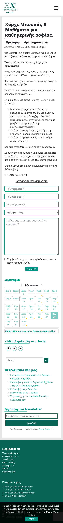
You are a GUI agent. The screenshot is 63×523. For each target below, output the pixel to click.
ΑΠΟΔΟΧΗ (31, 518)
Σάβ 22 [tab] (8, 315)
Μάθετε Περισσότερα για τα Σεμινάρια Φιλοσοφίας (30, 331)
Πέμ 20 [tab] (47, 307)
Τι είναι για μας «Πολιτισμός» (16, 489)
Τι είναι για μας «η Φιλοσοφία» (17, 486)
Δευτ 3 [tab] (23, 292)
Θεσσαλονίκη (8, 471)
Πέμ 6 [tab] (46, 291)
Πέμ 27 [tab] (47, 315)
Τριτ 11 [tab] (31, 300)
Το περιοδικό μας (10, 453)
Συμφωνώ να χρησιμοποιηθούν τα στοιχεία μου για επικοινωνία (31, 261)
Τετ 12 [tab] (39, 300)
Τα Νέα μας (7, 459)
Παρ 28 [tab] (54, 315)
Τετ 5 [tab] (39, 291)
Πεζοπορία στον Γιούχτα (24, 392)
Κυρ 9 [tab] (16, 298)
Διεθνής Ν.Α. (8, 465)
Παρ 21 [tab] (54, 307)
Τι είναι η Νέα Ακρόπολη (14, 495)
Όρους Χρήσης (44, 429)
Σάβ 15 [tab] (8, 307)
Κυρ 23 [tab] (16, 315)
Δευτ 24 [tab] (23, 315)
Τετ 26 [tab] (39, 315)
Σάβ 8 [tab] (8, 298)
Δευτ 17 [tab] (23, 307)
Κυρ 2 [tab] (16, 291)
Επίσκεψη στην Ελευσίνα (23, 389)
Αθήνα (5, 468)
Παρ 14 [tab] (54, 300)
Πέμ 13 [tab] (47, 300)
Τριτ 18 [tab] (31, 307)
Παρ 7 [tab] (54, 291)
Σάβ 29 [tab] (8, 323)
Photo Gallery (8, 462)
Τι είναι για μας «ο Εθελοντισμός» (18, 492)
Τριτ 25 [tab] (31, 315)
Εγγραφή (31, 423)
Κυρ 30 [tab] (16, 323)
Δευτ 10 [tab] (23, 300)
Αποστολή (31, 269)
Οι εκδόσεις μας (10, 456)
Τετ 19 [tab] (39, 307)
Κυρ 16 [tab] (16, 307)
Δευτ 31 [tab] (23, 323)
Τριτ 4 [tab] (31, 291)
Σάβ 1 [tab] (8, 291)
